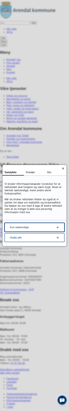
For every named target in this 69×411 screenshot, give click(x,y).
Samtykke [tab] (10, 172)
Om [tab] (49, 172)
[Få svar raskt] (62, 400)
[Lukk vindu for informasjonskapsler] (63, 168)
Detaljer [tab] (30, 172)
